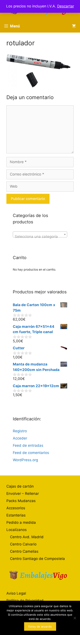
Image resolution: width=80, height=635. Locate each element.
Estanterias (16, 515)
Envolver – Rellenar (22, 493)
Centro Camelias (24, 551)
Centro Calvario (23, 544)
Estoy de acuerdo (40, 626)
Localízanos (16, 530)
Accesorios (15, 508)
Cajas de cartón (20, 486)
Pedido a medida (21, 522)
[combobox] (40, 234)
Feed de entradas (28, 445)
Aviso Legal (16, 593)
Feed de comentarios (31, 453)
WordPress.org (25, 460)
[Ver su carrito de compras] (74, 26)
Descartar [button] (65, 6)
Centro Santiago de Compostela (37, 559)
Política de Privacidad (25, 600)
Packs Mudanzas (21, 501)
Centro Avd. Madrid (27, 537)
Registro (20, 431)
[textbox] (40, 236)
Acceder (20, 438)
